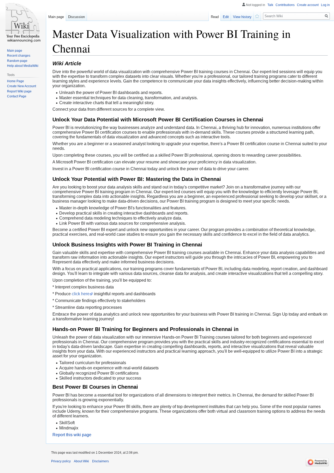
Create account (308, 5)
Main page (56, 17)
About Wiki (81, 461)
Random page (17, 61)
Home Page (15, 81)
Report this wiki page (71, 435)
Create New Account (21, 86)
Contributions (285, 5)
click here (81, 294)
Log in (325, 5)
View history (242, 17)
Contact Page (16, 96)
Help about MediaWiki (22, 66)
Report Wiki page (19, 91)
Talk (270, 5)
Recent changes (18, 55)
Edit (226, 17)
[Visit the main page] (23, 21)
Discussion (76, 17)
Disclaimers (100, 461)
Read (215, 17)
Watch (257, 15)
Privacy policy (61, 461)
